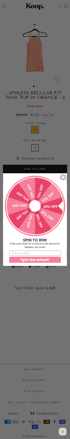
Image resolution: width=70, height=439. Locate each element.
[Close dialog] (63, 177)
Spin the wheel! (35, 259)
